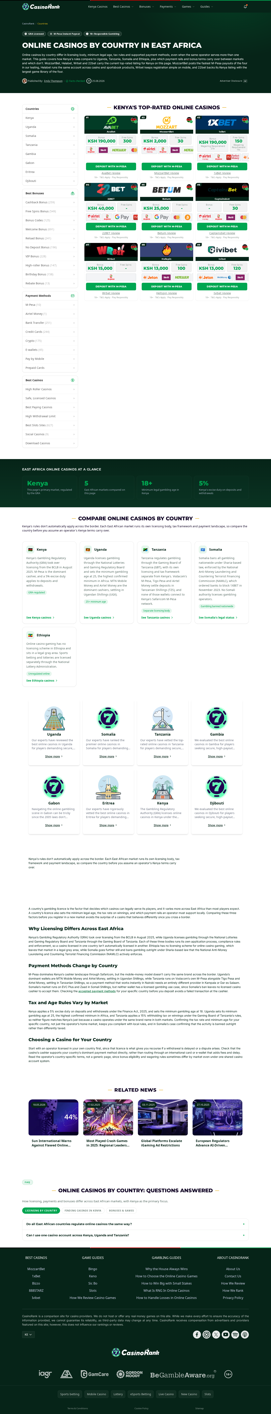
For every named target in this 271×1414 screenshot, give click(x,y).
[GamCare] (95, 1374)
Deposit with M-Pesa (111, 166)
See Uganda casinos (97, 617)
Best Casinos (121, 6)
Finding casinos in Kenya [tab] (83, 1210)
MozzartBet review (166, 173)
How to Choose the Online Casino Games (167, 1276)
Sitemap (199, 1408)
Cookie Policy (141, 1408)
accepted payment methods (97, 991)
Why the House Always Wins (166, 1269)
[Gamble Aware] (183, 1374)
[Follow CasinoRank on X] (216, 1335)
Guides (205, 6)
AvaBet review (111, 173)
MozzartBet (36, 1269)
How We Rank (233, 1290)
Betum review (166, 233)
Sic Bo (92, 1283)
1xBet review (222, 173)
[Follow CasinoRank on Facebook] (197, 1335)
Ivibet (36, 1298)
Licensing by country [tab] (41, 1210)
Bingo (92, 1269)
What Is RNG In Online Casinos (166, 1290)
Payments (166, 6)
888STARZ (36, 1290)
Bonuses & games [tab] (121, 1210)
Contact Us (233, 1276)
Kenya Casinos (98, 6)
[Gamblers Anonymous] (66, 1374)
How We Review (233, 1283)
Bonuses (145, 6)
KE (26, 1334)
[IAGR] (45, 1374)
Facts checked (77, 81)
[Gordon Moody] (129, 1374)
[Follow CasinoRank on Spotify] (235, 1335)
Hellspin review (166, 293)
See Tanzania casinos (155, 617)
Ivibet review (222, 293)
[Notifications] (245, 6)
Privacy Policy (233, 1298)
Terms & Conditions (77, 1408)
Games (186, 6)
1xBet (36, 1276)
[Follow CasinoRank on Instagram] (207, 1335)
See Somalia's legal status (216, 617)
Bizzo (36, 1283)
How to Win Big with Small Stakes (166, 1283)
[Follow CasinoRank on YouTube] (226, 1335)
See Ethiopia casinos (40, 680)
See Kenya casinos (38, 617)
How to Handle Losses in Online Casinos (166, 1298)
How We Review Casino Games (93, 1298)
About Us (233, 1269)
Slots (93, 1290)
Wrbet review (111, 293)
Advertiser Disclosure (233, 80)
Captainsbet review (222, 233)
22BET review (111, 233)
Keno (93, 1276)
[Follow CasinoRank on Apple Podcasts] (245, 1335)
